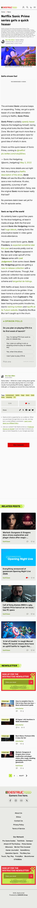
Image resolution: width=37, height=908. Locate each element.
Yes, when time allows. (14, 352)
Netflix (17, 395)
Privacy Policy (23, 687)
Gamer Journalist (12, 850)
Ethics (18, 817)
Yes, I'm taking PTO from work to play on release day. (18, 338)
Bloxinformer (29, 856)
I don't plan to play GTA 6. (15, 356)
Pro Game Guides (8, 841)
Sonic (27, 395)
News (9, 12)
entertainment (10, 395)
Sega (22, 395)
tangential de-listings (22, 281)
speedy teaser (28, 121)
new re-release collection (12, 268)
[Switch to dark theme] (31, 7)
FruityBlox (19, 856)
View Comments (18, 445)
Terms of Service (14, 687)
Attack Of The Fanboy (12, 844)
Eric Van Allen (10, 40)
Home (3, 12)
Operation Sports (11, 853)
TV (14, 397)
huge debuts (10, 229)
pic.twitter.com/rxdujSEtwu (13, 153)
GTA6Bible (18, 859)
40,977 (21, 775)
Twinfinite (20, 841)
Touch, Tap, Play (7, 856)
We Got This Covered (22, 847)
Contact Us (18, 821)
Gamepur (29, 841)
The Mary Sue (25, 853)
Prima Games (27, 844)
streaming (9, 397)
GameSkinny (25, 850)
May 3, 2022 (26, 162)
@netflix (20, 150)
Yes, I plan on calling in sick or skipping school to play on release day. (18, 345)
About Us (18, 813)
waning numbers (15, 307)
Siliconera (9, 847)
